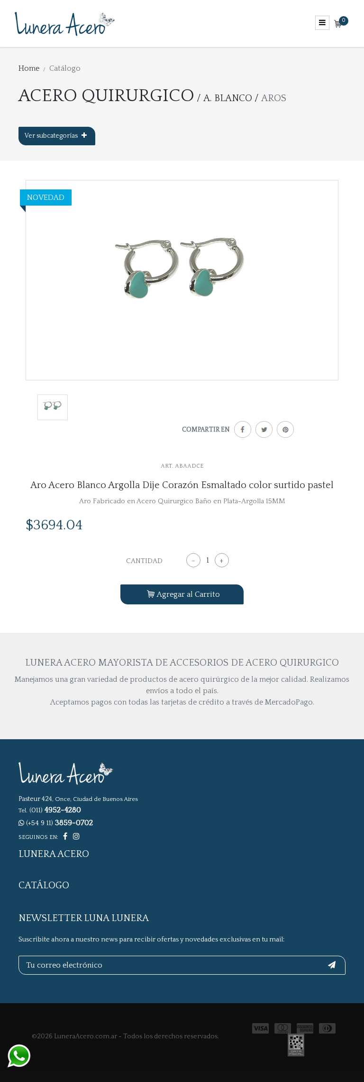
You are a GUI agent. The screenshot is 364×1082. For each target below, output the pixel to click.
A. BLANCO (227, 98)
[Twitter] (262, 431)
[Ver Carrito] (338, 24)
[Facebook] (240, 431)
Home (28, 68)
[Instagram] (76, 836)
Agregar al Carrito (188, 594)
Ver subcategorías (52, 136)
